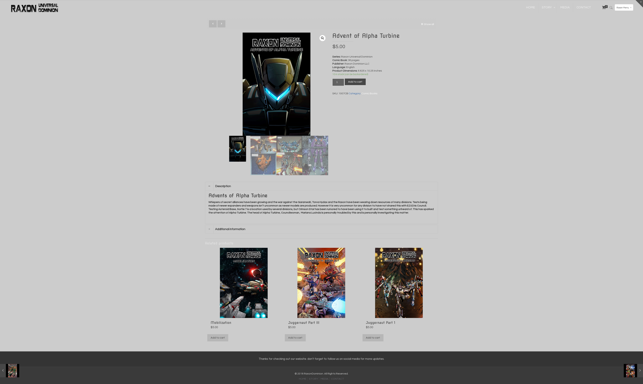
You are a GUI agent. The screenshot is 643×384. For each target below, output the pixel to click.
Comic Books (369, 93)
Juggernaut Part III (303, 322)
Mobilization (221, 322)
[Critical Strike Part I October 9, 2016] (9, 370)
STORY (313, 378)
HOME (302, 378)
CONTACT (337, 378)
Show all (429, 24)
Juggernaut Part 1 (380, 322)
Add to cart (355, 81)
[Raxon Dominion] (35, 7)
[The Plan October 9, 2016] (633, 370)
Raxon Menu (623, 8)
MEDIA (324, 378)
